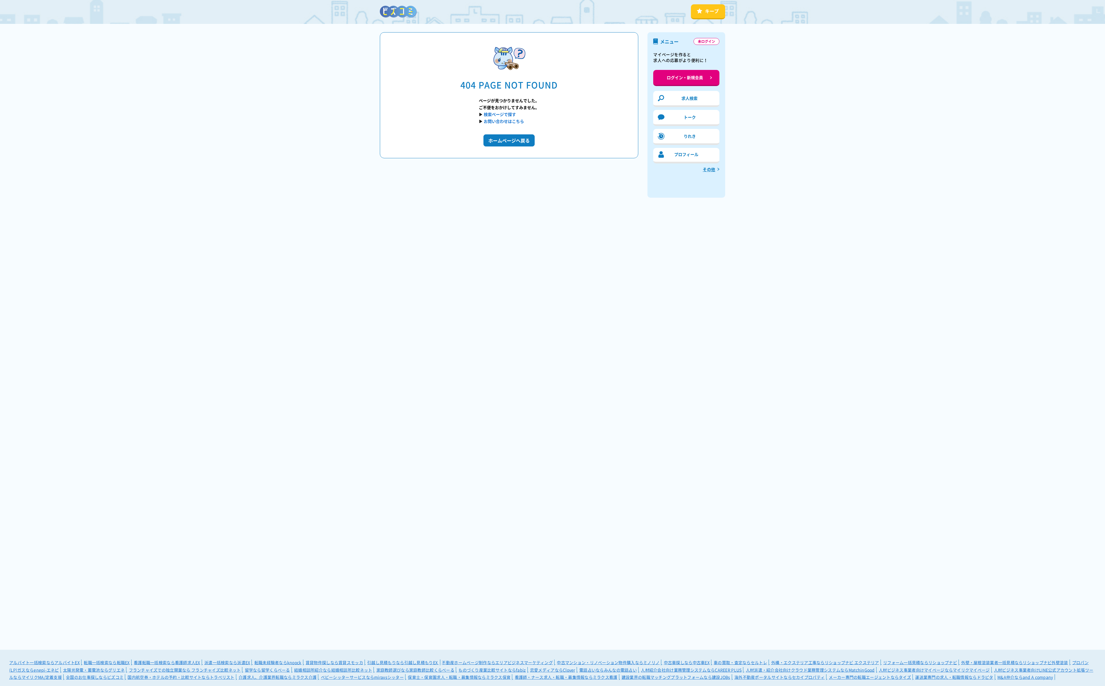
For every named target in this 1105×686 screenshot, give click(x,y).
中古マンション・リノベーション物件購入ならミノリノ (608, 662)
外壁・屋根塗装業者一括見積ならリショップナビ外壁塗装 (1014, 662)
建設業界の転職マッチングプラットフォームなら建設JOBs (676, 677)
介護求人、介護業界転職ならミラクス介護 (278, 677)
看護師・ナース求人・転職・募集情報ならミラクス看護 (566, 677)
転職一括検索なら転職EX (106, 662)
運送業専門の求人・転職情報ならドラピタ (954, 677)
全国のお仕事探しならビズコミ (94, 677)
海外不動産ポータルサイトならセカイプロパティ (779, 677)
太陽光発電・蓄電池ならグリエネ (94, 670)
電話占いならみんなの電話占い (608, 670)
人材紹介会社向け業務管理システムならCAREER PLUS (691, 670)
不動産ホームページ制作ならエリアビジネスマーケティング (497, 662)
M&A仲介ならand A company (1025, 677)
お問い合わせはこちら (504, 121)
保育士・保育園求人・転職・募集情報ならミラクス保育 (459, 677)
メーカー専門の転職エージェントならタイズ (870, 677)
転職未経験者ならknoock (278, 662)
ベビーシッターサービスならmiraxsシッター (362, 677)
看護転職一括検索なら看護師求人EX (167, 662)
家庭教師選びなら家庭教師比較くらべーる (415, 670)
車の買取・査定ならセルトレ (740, 662)
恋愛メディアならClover (552, 670)
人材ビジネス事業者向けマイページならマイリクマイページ (934, 670)
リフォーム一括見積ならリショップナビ (920, 662)
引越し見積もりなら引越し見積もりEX (403, 662)
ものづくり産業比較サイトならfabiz (492, 670)
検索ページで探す (500, 114)
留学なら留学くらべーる (267, 670)
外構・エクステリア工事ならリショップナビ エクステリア (825, 662)
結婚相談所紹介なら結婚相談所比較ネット (333, 670)
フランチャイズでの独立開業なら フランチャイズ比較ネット (185, 670)
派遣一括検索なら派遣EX (227, 662)
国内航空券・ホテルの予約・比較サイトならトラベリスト (180, 677)
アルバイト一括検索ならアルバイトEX (44, 662)
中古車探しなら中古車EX (687, 662)
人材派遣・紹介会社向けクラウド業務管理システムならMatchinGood (810, 670)
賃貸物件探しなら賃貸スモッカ (334, 662)
